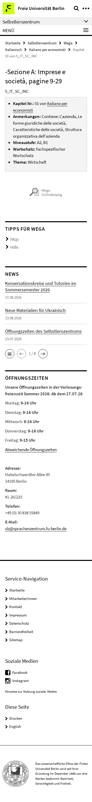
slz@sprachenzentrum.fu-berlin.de (35, 528)
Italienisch (13, 49)
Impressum (18, 615)
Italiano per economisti (47, 49)
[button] (9, 354)
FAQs (14, 239)
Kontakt (15, 606)
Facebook (19, 672)
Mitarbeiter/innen (23, 598)
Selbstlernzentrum (42, 43)
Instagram (20, 680)
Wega (68, 43)
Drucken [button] (15, 718)
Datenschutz (19, 623)
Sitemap (15, 639)
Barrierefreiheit (21, 631)
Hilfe (14, 247)
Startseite (12, 43)
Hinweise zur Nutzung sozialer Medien (31, 691)
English (15, 726)
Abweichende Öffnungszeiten (31, 449)
